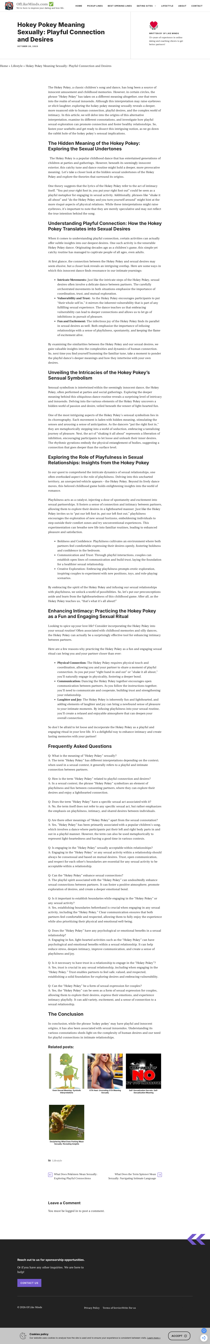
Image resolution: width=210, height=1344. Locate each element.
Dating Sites (145, 6)
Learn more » (153, 1337)
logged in (71, 1211)
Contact (197, 6)
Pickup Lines (95, 6)
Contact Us (29, 1282)
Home (78, 6)
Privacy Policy (92, 1308)
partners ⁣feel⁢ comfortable (74, 546)
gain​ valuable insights (63, 349)
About (182, 6)
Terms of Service (112, 1308)
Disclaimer (185, 1308)
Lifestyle (167, 6)
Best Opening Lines (120, 6)
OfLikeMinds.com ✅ (34, 4)
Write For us (129, 1308)
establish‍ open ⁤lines (70, 560)
